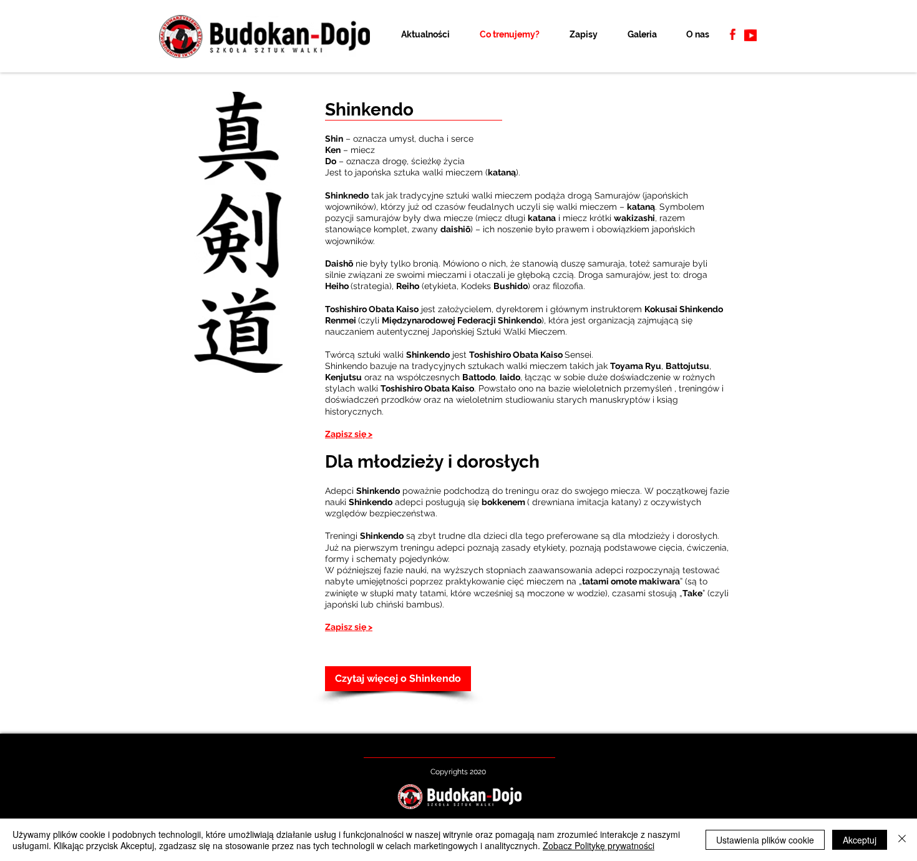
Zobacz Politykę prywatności (598, 845)
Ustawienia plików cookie (765, 840)
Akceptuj (859, 840)
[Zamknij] (902, 840)
